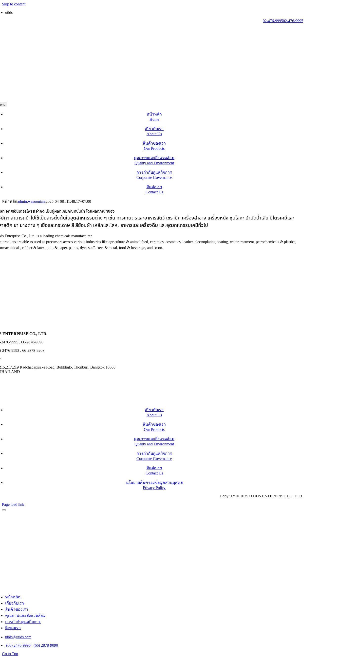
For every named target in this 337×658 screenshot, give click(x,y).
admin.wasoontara (31, 201)
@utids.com (22, 12)
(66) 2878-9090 (46, 645)
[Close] (4, 510)
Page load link (13, 504)
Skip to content (13, 4)
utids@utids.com (15, 359)
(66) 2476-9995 (18, 645)
